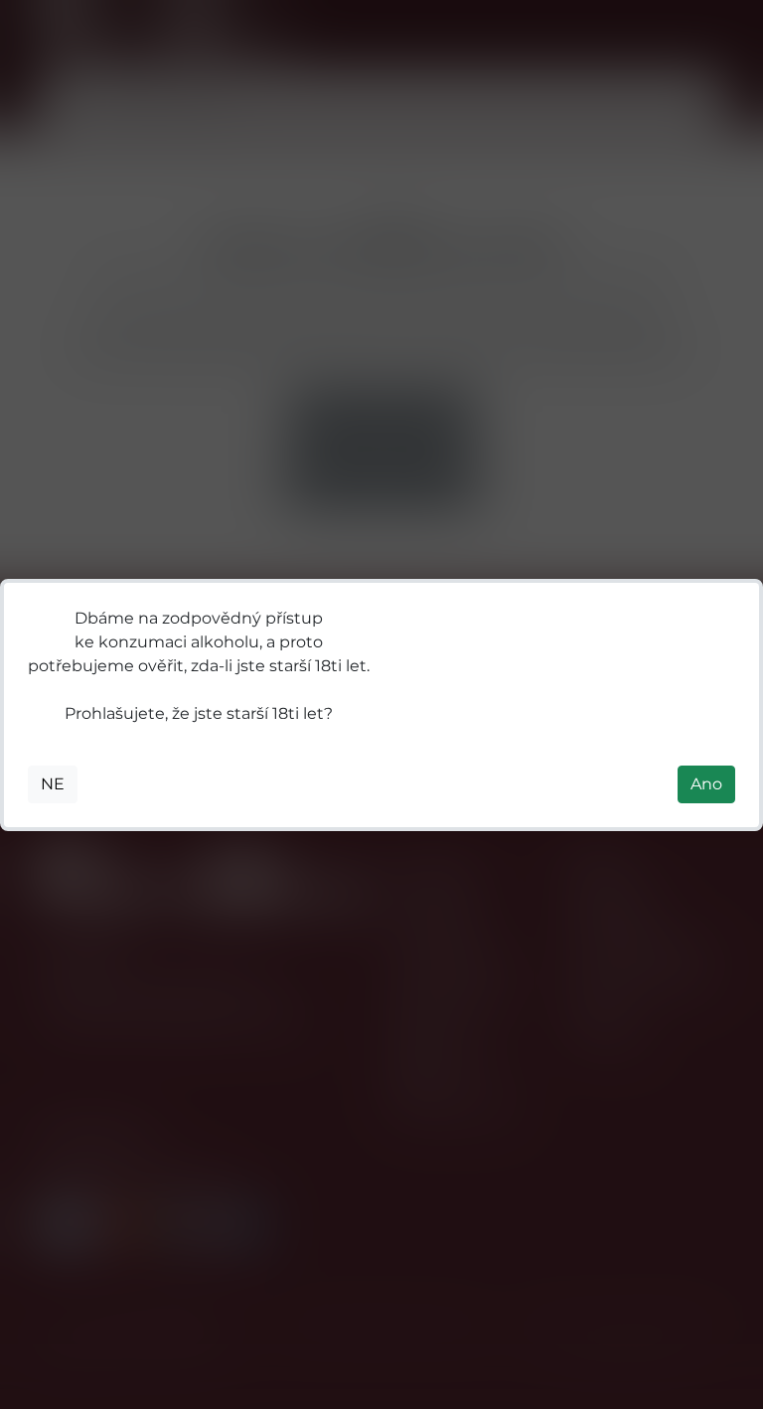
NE (53, 784)
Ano (706, 784)
